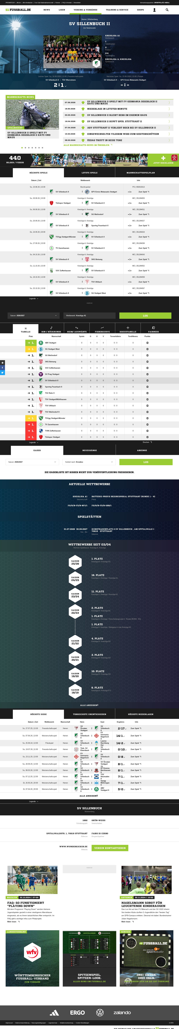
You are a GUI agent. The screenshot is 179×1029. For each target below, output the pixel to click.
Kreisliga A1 (112, 36)
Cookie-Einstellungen (82, 1023)
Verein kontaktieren (110, 848)
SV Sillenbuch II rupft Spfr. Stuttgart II (114, 121)
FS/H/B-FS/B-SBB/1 (102, 505)
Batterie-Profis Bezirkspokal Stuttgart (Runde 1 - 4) (123, 496)
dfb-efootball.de (27, 2)
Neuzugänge (89, 450)
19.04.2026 (70, 121)
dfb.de (19, 2)
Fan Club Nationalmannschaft (44, 2)
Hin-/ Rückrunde (51, 332)
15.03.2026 (70, 134)
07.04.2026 (70, 127)
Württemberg (93, 19)
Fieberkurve (102, 332)
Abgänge (142, 450)
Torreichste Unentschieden (89, 714)
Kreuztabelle (128, 332)
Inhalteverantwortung (66, 1023)
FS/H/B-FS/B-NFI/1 (77, 505)
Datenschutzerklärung (22, 1023)
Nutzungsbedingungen (39, 1023)
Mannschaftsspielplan (141, 173)
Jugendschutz (52, 1023)
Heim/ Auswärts (77, 332)
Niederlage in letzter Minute (107, 109)
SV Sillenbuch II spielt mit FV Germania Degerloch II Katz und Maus (28, 133)
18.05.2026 (70, 109)
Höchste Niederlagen (140, 714)
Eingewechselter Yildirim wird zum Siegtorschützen (123, 134)
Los (145, 315)
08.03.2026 (70, 140)
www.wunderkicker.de (73, 846)
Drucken (146, 442)
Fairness (153, 332)
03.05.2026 (70, 115)
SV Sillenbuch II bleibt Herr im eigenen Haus (117, 115)
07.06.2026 (70, 102)
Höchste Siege (38, 714)
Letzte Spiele (89, 173)
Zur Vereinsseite (89, 28)
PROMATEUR (10, 2)
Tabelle (25, 332)
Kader (37, 450)
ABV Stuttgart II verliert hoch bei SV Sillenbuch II (121, 128)
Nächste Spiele (38, 173)
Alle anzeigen (88, 705)
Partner (57, 2)
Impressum (9, 1023)
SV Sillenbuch (89, 808)
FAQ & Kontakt (67, 2)
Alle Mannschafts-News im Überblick (86, 145)
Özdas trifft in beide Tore (104, 140)
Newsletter (77, 2)
